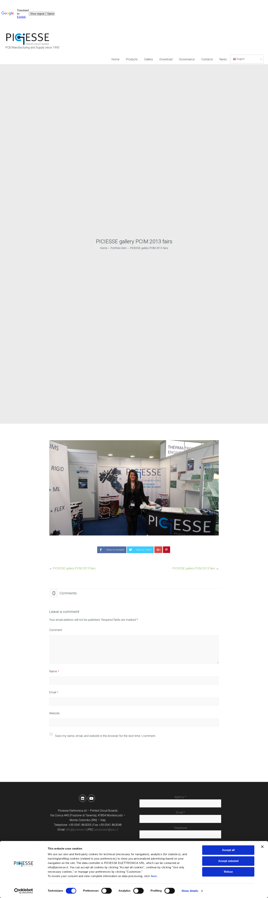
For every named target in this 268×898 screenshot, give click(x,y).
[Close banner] (262, 846)
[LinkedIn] (82, 798)
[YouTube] (91, 798)
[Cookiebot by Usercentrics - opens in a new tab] (24, 891)
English (240, 59)
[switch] (106, 891)
